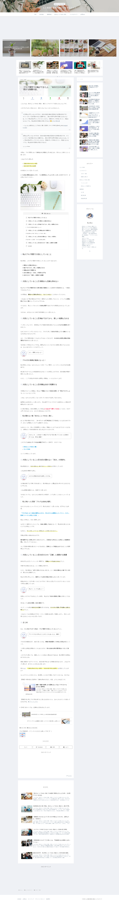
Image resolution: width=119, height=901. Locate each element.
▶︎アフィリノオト (33, 701)
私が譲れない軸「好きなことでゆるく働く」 (37, 233)
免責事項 (48, 899)
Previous (17, 68)
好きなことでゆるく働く (32, 727)
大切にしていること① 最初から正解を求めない (40, 221)
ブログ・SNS (23, 727)
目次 (45, 213)
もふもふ (90, 222)
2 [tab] (59, 76)
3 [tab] (61, 76)
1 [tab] (57, 76)
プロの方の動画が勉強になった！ (34, 227)
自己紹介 (19, 899)
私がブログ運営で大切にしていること (37, 217)
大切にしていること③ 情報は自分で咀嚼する (39, 230)
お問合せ (25, 899)
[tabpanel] (25, 67)
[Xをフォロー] (90, 251)
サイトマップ (31, 899)
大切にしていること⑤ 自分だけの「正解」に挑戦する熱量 (42, 242)
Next (101, 68)
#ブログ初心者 (56, 121)
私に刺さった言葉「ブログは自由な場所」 (36, 239)
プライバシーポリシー (40, 899)
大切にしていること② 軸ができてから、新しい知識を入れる (43, 224)
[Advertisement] (59, 27)
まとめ (30, 246)
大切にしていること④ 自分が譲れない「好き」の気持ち (42, 236)
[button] (68, 98)
